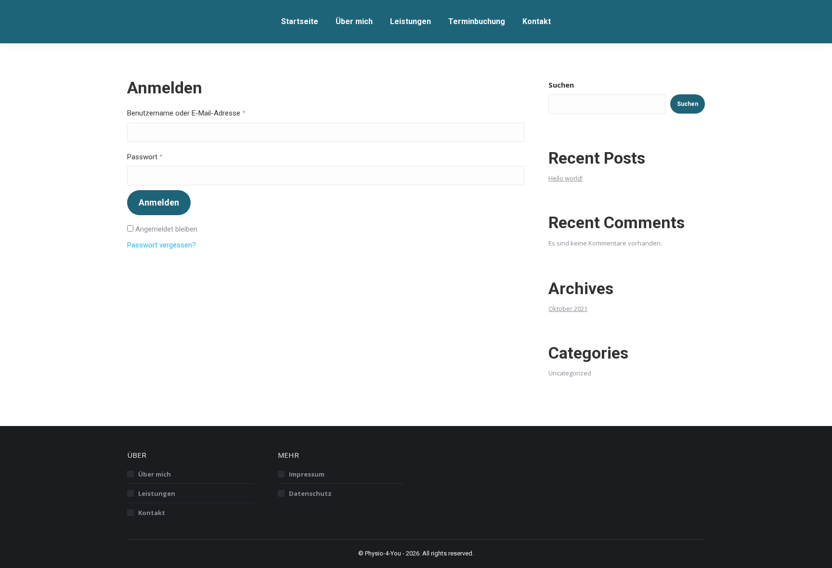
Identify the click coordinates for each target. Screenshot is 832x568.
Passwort (163, 157)
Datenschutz (310, 493)
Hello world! (565, 178)
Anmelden (159, 202)
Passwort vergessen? (161, 245)
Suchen (561, 85)
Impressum (307, 474)
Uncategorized (569, 373)
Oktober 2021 (567, 308)
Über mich (154, 474)
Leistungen (156, 493)
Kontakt (151, 512)
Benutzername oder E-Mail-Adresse (204, 113)
